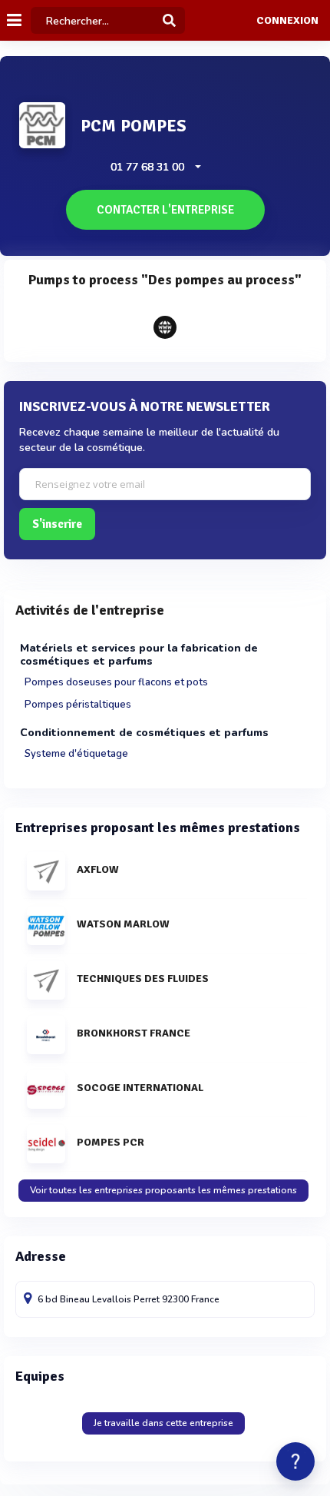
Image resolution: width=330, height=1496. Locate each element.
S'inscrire (57, 524)
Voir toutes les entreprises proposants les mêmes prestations (163, 1190)
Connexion (287, 20)
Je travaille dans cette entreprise (163, 1423)
